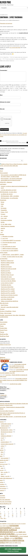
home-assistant (4, 458)
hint (15, 534)
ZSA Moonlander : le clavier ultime (8, 192)
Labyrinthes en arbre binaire (7, 297)
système (2, 484)
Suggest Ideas (3, 328)
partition (19, 537)
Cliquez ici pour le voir (5, 344)
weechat (3, 228)
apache (2, 421)
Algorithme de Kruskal (6, 266)
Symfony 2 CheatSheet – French (8, 311)
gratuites (10, 533)
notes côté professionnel (6, 478)
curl (2, 232)
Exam (1, 171)
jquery (21, 536)
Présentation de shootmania (6, 23)
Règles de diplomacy (5, 359)
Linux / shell (3, 218)
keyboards (2, 538)
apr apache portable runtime (11, 523)
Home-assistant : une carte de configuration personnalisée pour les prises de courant (11, 179)
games (16, 57)
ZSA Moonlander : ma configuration (9, 198)
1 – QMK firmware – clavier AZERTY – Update (12, 254)
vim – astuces (4, 216)
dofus (2, 452)
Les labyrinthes (3, 258)
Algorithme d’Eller (5, 264)
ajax (1, 523)
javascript (14, 536)
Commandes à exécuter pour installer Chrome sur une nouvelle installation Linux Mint (17, 365)
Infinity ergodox (3, 252)
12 (0, 513)
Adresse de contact (5, 102)
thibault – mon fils (5, 476)
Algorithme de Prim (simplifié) (8, 293)
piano (1, 480)
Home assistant (4, 173)
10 (20, 511)
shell (2, 468)
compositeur (6, 527)
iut (9, 536)
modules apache (5, 425)
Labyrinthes (3, 324)
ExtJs (14, 532)
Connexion (2, 497)
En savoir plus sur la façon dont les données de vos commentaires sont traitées (13, 134)
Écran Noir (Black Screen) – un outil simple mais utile (13, 416)
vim (14, 542)
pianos (21, 540)
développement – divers (6, 430)
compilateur (11, 58)
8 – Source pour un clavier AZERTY (9, 250)
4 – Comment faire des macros (8, 242)
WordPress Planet (4, 336)
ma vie (1, 470)
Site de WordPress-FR (5, 503)
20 (4, 515)
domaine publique (8, 529)
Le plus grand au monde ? (7, 283)
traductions (2, 486)
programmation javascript (7, 444)
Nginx (2, 230)
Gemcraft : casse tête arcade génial (9, 307)
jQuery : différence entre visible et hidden (10, 141)
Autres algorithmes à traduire (8, 279)
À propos (2, 309)
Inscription (2, 495)
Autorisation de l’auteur (6, 277)
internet (24, 534)
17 (20, 513)
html (17, 534)
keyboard (26, 536)
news (13, 538)
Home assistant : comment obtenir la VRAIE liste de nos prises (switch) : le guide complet (13, 175)
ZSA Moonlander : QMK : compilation (10, 196)
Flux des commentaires (5, 501)
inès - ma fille (4, 536)
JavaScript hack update (15, 384)
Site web (2, 109)
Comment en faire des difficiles (8, 281)
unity (2, 448)
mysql (2, 438)
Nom (1, 95)
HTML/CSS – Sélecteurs (6, 182)
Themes (2, 332)
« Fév (1, 518)
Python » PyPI (4, 212)
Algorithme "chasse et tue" (7, 260)
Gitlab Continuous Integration (8, 226)
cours (13, 528)
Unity (2, 206)
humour (2, 462)
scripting (7, 60)
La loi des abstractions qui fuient (8, 190)
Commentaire (4, 70)
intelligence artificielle (6, 436)
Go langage (3, 208)
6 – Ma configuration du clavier (8, 246)
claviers (7, 525)
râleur (2, 474)
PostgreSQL (4, 210)
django (2, 434)
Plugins (2, 326)
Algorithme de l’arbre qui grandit (8, 268)
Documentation (3, 322)
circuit (7, 58)
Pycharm (3, 214)
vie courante (3, 488)
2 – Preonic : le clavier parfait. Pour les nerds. (12, 256)
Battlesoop (2, 357)
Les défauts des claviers (7, 194)
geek (19, 57)
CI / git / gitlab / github (6, 224)
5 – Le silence (4, 244)
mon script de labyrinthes (14, 47)
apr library (19, 523)
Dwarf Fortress (4, 305)
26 (0, 516)
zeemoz (2, 490)
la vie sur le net (3, 464)
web (16, 542)
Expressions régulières (6, 220)
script (4, 60)
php (2, 440)
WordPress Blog (4, 334)
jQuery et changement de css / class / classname (16, 142)
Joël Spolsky (3, 184)
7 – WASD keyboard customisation (9, 248)
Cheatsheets (3, 200)
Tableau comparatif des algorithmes (9, 301)
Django (2, 202)
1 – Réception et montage (7, 236)
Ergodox (2, 234)
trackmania (12, 60)
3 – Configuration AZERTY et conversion (11, 240)
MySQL (3, 222)
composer (14, 525)
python (2, 446)
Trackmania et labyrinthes (7, 287)
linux (1, 466)
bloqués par (13, 550)
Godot (2, 204)
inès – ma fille (4, 472)
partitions (4, 540)
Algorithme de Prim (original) (8, 289)
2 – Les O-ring (4, 238)
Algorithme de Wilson (6, 272)
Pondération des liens (6, 285)
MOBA (1, 60)
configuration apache (6, 423)
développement (3, 428)
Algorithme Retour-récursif (7, 274)
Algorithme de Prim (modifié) (8, 291)
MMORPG (23, 58)
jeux (21, 57)
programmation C (5, 442)
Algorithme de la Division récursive (9, 295)
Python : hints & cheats (5, 313)
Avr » (5, 518)
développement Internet (6, 432)
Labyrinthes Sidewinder (6, 299)
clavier (4, 525)
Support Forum (3, 330)
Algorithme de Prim (5, 270)
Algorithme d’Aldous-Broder (7, 262)
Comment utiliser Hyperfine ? (7, 411)
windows (19, 542)
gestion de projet (4, 460)
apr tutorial (23, 523)
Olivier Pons (5, 2)
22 (12, 515)
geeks (24, 532)
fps (14, 58)
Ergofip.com (4, 395)
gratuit (3, 533)
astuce (1, 525)
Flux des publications (5, 499)
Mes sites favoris (4, 303)
